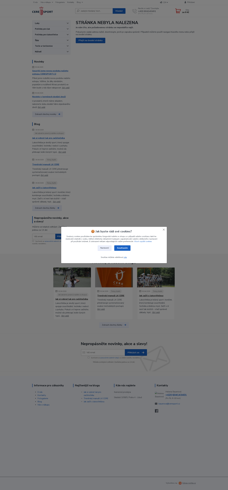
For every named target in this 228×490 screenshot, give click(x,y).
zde (125, 257)
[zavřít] (163, 229)
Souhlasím (122, 248)
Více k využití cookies (143, 241)
